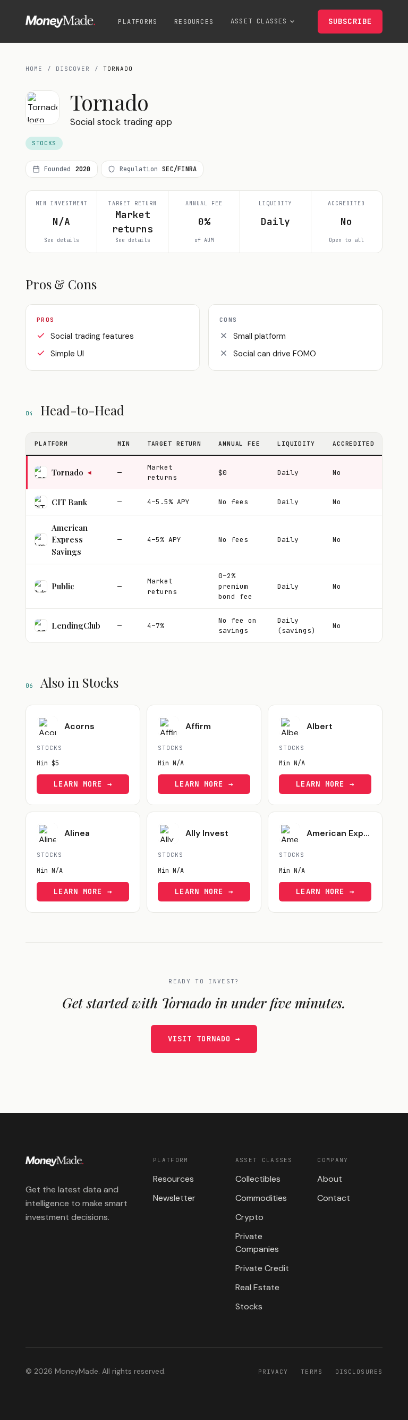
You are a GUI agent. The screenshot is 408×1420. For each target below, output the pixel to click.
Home (34, 68)
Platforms (137, 22)
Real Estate (257, 1287)
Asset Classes (259, 21)
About (329, 1178)
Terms (311, 1371)
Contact (333, 1198)
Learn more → (83, 784)
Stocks (248, 1306)
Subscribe (350, 21)
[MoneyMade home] (60, 21)
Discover (73, 68)
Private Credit (262, 1268)
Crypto (249, 1217)
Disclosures (358, 1371)
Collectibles (257, 1178)
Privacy (273, 1371)
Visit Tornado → (204, 1038)
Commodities (261, 1198)
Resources (194, 22)
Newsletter (174, 1198)
